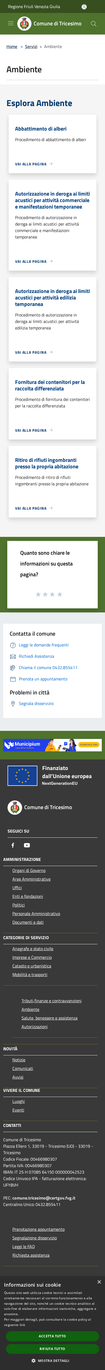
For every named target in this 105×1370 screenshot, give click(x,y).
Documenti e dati (28, 922)
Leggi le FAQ (23, 1246)
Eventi (18, 1110)
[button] (52, 1360)
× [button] (99, 1282)
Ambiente (30, 1009)
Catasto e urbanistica (31, 966)
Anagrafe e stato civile (32, 948)
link (22, 1325)
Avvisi (17, 1077)
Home (11, 46)
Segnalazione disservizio (34, 1238)
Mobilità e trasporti (29, 974)
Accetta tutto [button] (52, 1336)
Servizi (31, 46)
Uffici (17, 887)
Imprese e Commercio (32, 957)
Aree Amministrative (31, 879)
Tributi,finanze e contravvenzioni (52, 1000)
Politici (18, 905)
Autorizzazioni (35, 1026)
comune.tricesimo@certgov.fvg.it (43, 1198)
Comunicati (22, 1068)
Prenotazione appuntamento (38, 1229)
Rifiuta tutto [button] (52, 1349)
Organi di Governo (29, 870)
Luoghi (18, 1101)
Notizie (18, 1060)
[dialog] (52, 1323)
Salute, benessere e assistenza (50, 1018)
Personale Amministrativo (36, 913)
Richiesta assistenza (31, 1255)
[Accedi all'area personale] (84, 7)
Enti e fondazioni (27, 896)
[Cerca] (93, 24)
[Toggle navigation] (11, 23)
